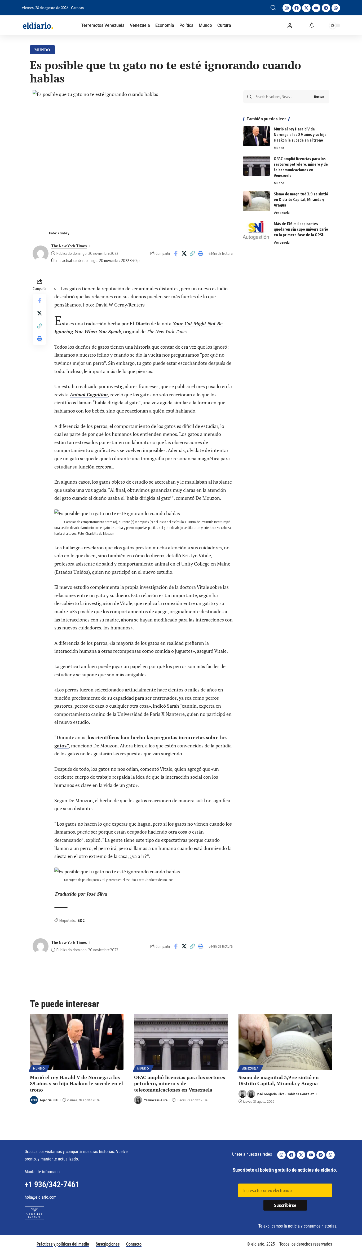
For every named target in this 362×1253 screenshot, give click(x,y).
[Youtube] (316, 8)
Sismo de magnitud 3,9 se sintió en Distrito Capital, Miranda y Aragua (301, 199)
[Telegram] (326, 8)
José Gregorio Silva (270, 1094)
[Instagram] (286, 8)
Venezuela (282, 213)
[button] (273, 7)
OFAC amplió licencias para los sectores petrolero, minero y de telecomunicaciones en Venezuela (179, 1083)
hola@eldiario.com (40, 1197)
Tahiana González (300, 1094)
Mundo (42, 49)
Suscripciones (108, 1244)
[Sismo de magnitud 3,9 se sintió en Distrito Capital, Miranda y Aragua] (256, 201)
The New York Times (69, 245)
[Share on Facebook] (175, 253)
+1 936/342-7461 (52, 1184)
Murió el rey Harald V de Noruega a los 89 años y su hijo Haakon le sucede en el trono (300, 134)
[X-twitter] (306, 8)
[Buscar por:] (280, 96)
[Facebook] (296, 8)
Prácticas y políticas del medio (63, 1244)
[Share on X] (184, 253)
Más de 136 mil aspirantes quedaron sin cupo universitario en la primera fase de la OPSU (301, 229)
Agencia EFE (49, 1100)
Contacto (134, 1244)
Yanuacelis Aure (155, 1100)
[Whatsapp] (336, 8)
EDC (81, 920)
